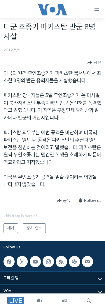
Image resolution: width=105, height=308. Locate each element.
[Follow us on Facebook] (9, 261)
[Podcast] (74, 261)
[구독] (87, 261)
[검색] (89, 300)
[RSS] (61, 261)
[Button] (95, 62)
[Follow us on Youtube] (35, 261)
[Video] (39, 300)
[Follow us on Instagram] (48, 261)
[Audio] (64, 300)
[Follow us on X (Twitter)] (22, 261)
